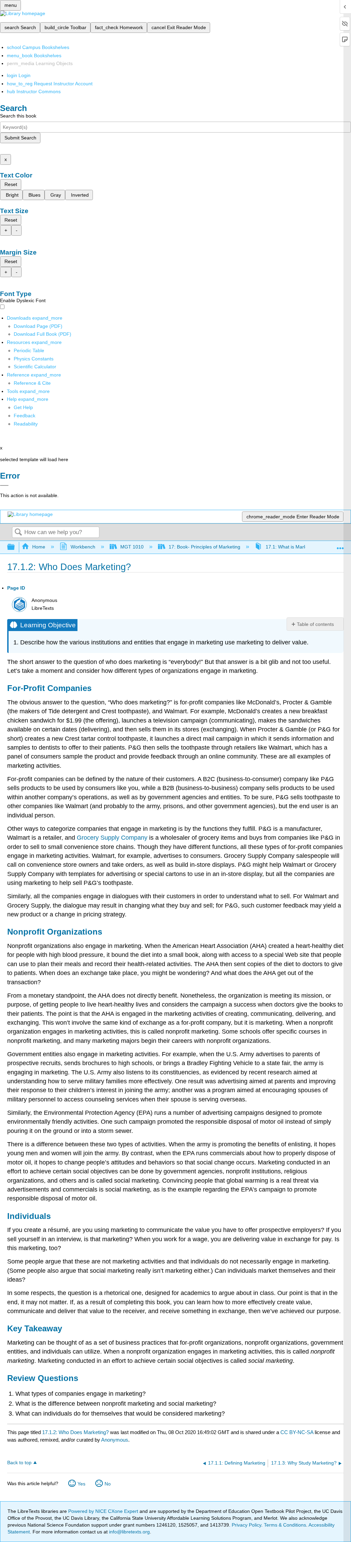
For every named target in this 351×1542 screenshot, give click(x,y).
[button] (24, 415)
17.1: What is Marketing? (292, 547)
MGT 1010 (132, 547)
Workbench (82, 547)
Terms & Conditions (285, 1525)
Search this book (18, 116)
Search (18, 532)
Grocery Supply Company (112, 837)
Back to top (19, 1462)
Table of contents (315, 624)
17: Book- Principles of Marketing (204, 547)
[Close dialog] (4, 485)
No (108, 1484)
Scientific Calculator (35, 366)
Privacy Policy (246, 1525)
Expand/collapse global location (340, 545)
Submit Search (20, 137)
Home (39, 547)
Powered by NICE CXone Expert (104, 1511)
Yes (81, 1484)
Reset (10, 184)
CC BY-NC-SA (297, 1432)
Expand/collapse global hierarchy (15, 547)
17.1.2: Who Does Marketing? (75, 1432)
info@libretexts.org (129, 1531)
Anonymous (114, 1440)
